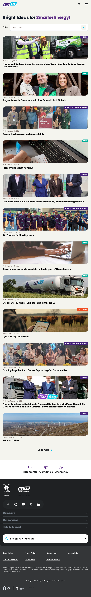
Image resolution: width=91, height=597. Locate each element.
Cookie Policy (18, 100)
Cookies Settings (36, 106)
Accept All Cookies (53, 106)
